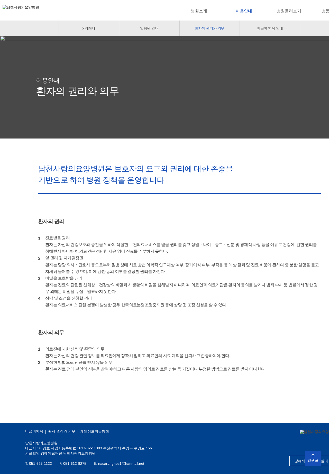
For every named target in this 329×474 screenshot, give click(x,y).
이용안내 (244, 11)
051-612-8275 (74, 463)
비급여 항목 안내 (270, 28)
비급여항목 (34, 431)
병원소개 (199, 11)
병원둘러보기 (289, 11)
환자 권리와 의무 (61, 431)
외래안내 (89, 28)
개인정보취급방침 (94, 431)
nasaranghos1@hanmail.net (121, 463)
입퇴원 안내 (149, 28)
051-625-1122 (40, 463)
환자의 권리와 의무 (209, 28)
